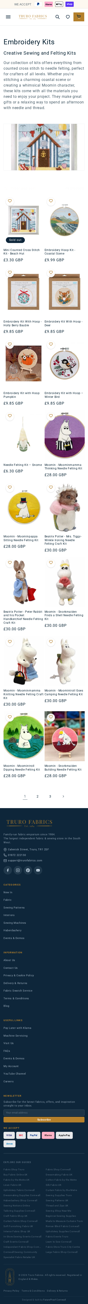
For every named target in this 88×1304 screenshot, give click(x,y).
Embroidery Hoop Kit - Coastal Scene (60, 251)
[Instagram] (18, 870)
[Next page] (63, 796)
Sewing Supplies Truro (59, 1195)
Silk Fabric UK (53, 1185)
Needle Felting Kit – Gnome (23, 465)
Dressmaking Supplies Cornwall (22, 1195)
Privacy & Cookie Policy (19, 975)
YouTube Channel (15, 1073)
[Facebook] (8, 870)
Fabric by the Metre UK (16, 1180)
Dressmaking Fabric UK (59, 1174)
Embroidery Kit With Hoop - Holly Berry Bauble (23, 323)
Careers (9, 1081)
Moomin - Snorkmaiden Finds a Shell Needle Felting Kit (64, 615)
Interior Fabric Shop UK (17, 1231)
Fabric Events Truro (57, 1236)
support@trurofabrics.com (25, 860)
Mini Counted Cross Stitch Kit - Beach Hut (22, 251)
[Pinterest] (28, 870)
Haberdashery (12, 930)
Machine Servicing (15, 1035)
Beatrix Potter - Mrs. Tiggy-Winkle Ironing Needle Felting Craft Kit (63, 540)
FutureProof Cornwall (54, 1300)
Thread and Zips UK (57, 1205)
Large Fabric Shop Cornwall (62, 1252)
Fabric (8, 899)
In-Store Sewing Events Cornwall (23, 1236)
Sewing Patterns (14, 907)
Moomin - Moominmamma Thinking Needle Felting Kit (63, 466)
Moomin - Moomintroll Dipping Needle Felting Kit (22, 767)
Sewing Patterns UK (57, 1200)
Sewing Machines (15, 922)
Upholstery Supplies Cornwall (63, 1231)
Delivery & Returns (15, 983)
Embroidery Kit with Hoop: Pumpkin (22, 395)
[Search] (57, 17)
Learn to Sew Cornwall (59, 1241)
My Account (11, 1066)
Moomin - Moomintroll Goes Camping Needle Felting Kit (64, 692)
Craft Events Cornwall (16, 1241)
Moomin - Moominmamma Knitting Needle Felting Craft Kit (23, 694)
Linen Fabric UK (12, 1185)
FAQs (7, 1051)
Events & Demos (14, 938)
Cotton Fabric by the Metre (61, 1180)
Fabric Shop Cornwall (58, 1169)
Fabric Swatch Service (18, 990)
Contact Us (11, 967)
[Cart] (78, 16)
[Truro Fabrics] (33, 17)
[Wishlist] (68, 17)
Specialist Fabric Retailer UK (19, 1257)
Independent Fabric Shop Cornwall (23, 1247)
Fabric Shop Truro (14, 1169)
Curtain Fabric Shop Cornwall (21, 1221)
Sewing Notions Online (17, 1205)
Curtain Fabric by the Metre (61, 1190)
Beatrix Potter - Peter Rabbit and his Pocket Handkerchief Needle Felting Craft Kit (23, 617)
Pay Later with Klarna (17, 1028)
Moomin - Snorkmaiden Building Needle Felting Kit (63, 767)
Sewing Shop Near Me (58, 1210)
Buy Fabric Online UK (15, 1174)
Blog (6, 1005)
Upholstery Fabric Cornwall (19, 1190)
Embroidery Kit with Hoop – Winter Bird (64, 395)
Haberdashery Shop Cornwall (20, 1200)
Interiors (9, 915)
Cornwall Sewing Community (20, 1252)
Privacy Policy (11, 1290)
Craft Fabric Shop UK (15, 1216)
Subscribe (44, 1119)
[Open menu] (8, 16)
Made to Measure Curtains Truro (64, 1221)
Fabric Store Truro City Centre (63, 1247)
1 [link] (25, 796)
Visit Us (9, 1043)
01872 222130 (17, 855)
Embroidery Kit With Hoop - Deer (64, 323)
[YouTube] (38, 870)
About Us (9, 960)
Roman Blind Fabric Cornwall (62, 1226)
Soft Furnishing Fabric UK (18, 1226)
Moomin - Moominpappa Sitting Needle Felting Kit (21, 538)
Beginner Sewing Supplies (61, 1216)
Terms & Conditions (16, 998)
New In (8, 892)
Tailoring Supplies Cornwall (19, 1210)
